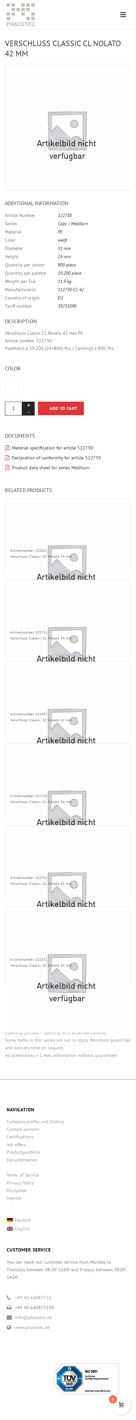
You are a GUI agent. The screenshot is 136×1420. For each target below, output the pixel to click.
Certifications (20, 1137)
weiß (62, 240)
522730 (65, 215)
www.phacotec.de (32, 1327)
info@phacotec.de (33, 1317)
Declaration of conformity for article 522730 (56, 458)
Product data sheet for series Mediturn (51, 468)
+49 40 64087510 (33, 1298)
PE (60, 232)
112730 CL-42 (71, 290)
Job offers (16, 1145)
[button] (118, 77)
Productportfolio (23, 1152)
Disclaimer (17, 1190)
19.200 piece (69, 273)
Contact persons (23, 1129)
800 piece (67, 265)
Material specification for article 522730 (52, 448)
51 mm (64, 248)
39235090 (67, 306)
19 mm (64, 257)
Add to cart (63, 408)
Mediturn (79, 224)
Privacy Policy (20, 1183)
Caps (62, 224)
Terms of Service (23, 1175)
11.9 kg (64, 281)
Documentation (22, 1160)
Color (13, 368)
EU (60, 298)
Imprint (14, 1198)
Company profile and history (35, 1122)
